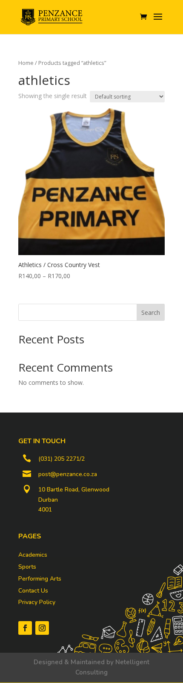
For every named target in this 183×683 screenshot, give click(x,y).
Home (26, 63)
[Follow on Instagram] (42, 628)
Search (150, 312)
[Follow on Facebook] (25, 628)
